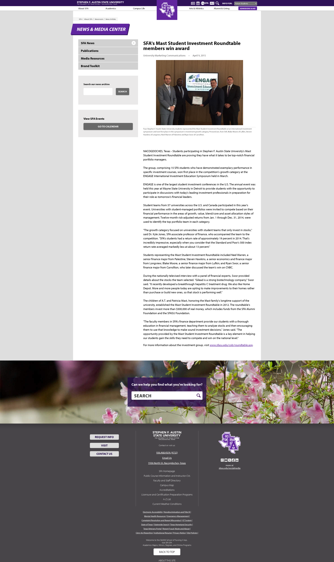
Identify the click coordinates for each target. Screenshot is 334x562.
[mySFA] (204, 3)
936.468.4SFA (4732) (167, 452)
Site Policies (192, 533)
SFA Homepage (167, 471)
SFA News (87, 43)
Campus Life (139, 8)
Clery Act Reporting (144, 533)
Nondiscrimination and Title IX (177, 512)
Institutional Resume (163, 533)
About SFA (83, 8)
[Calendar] (198, 3)
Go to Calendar (108, 126)
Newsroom (99, 19)
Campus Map (167, 485)
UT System (186, 520)
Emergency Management (178, 516)
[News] (193, 3)
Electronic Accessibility (153, 512)
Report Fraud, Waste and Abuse (176, 528)
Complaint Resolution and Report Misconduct (161, 520)
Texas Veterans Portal (152, 528)
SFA (80, 19)
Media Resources (92, 58)
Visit (104, 445)
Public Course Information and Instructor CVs (167, 475)
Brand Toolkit (90, 66)
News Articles (111, 19)
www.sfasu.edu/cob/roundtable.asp (231, 345)
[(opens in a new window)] (222, 460)
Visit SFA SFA (167, 542)
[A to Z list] (212, 3)
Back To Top (167, 552)
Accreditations (166, 489)
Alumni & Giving (221, 8)
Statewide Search (161, 524)
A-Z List (167, 499)
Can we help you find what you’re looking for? (167, 384)
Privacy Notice (179, 533)
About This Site (167, 560)
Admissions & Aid (247, 8)
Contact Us (104, 454)
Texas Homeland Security (181, 524)
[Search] (218, 3)
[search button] (199, 395)
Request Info (104, 437)
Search (122, 91)
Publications (89, 51)
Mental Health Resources (155, 516)
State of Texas (147, 524)
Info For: (227, 3)
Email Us (167, 457)
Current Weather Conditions (167, 503)
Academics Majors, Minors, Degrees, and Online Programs (167, 545)
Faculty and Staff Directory (167, 480)
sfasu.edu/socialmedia (229, 468)
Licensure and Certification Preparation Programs (166, 494)
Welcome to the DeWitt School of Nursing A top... (167, 540)
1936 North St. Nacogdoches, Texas (167, 463)
